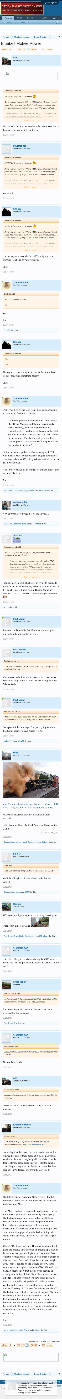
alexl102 (25, 524)
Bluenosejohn (9, 842)
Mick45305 (8, 524)
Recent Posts (25, 22)
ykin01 (21, 936)
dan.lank (17, 524)
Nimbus (17, 904)
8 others (45, 842)
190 (43, 50)
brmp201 (31, 491)
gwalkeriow (13, 1330)
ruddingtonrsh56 (22, 1124)
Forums (8, 18)
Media (19, 18)
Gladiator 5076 (20, 947)
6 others (36, 1330)
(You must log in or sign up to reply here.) (44, 1341)
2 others (36, 524)
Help (58, 1382)
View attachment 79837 (36, 1144)
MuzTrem (8, 491)
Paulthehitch (20, 146)
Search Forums (9, 22)
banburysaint (21, 842)
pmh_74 (17, 853)
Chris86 (17, 209)
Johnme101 (33, 842)
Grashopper (19, 982)
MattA (6, 741)
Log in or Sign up (50, 3)
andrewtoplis (20, 502)
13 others (43, 491)
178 (27, 50)
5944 (11, 741)
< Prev (4, 50)
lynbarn (7, 607)
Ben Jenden (19, 649)
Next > (49, 50)
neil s (6, 1330)
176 (18, 50)
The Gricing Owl (19, 491)
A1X (15, 57)
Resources (32, 18)
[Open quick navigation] (59, 37)
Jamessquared (21, 282)
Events (45, 18)
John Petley (24, 1330)
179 (31, 50)
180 (35, 50)
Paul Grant (18, 619)
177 (22, 50)
